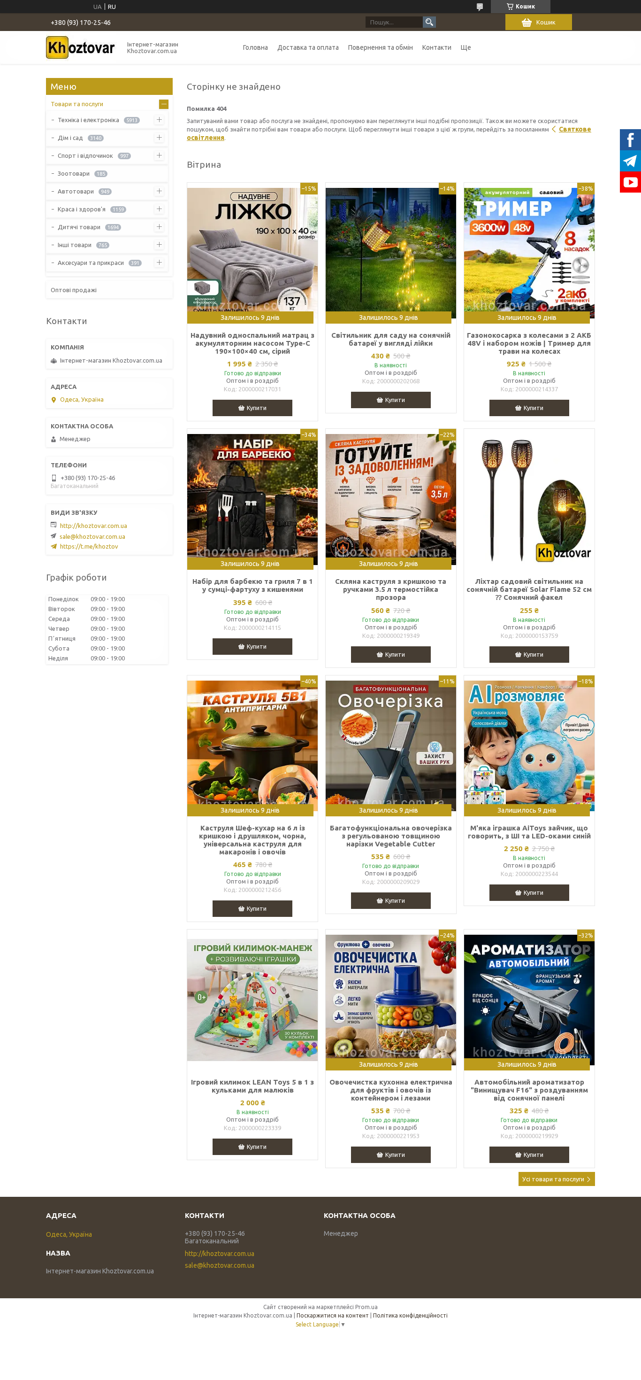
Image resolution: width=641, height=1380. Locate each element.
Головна (255, 47)
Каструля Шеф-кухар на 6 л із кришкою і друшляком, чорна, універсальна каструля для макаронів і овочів (252, 840)
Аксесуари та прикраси (91, 262)
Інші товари (75, 244)
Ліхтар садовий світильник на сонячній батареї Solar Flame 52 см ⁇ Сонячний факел (529, 589)
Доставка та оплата (308, 47)
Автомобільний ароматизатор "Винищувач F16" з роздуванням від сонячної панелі (529, 1090)
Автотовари (76, 191)
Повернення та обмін (380, 47)
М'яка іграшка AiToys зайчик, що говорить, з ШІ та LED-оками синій (529, 832)
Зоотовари (74, 173)
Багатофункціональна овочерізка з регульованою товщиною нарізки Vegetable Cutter (391, 836)
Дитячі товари (79, 227)
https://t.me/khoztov (89, 546)
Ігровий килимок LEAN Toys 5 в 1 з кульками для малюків (252, 1086)
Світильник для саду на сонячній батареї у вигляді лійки (390, 339)
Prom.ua (366, 1307)
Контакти (436, 47)
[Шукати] (429, 22)
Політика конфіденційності (410, 1315)
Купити (257, 407)
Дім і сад (70, 137)
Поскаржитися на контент (333, 1315)
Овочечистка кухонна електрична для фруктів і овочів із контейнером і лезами (390, 1090)
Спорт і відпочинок (85, 155)
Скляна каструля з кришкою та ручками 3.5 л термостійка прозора (390, 589)
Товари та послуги (77, 104)
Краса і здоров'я (82, 209)
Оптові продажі (74, 290)
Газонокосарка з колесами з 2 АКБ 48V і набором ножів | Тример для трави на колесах (529, 343)
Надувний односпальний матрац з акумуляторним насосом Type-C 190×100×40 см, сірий (252, 343)
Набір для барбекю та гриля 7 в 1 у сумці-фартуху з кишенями (252, 585)
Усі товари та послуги (553, 1179)
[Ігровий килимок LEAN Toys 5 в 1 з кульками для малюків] (252, 1000)
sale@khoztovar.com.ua (92, 536)
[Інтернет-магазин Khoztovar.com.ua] (81, 47)
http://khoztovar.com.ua (93, 525)
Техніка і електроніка (88, 119)
